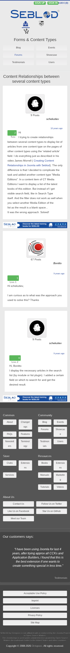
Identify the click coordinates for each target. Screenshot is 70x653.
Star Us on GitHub (51, 511)
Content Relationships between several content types (31, 79)
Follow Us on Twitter (51, 504)
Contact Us (18, 504)
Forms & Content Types (35, 39)
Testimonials (61, 578)
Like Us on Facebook (18, 511)
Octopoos (37, 646)
